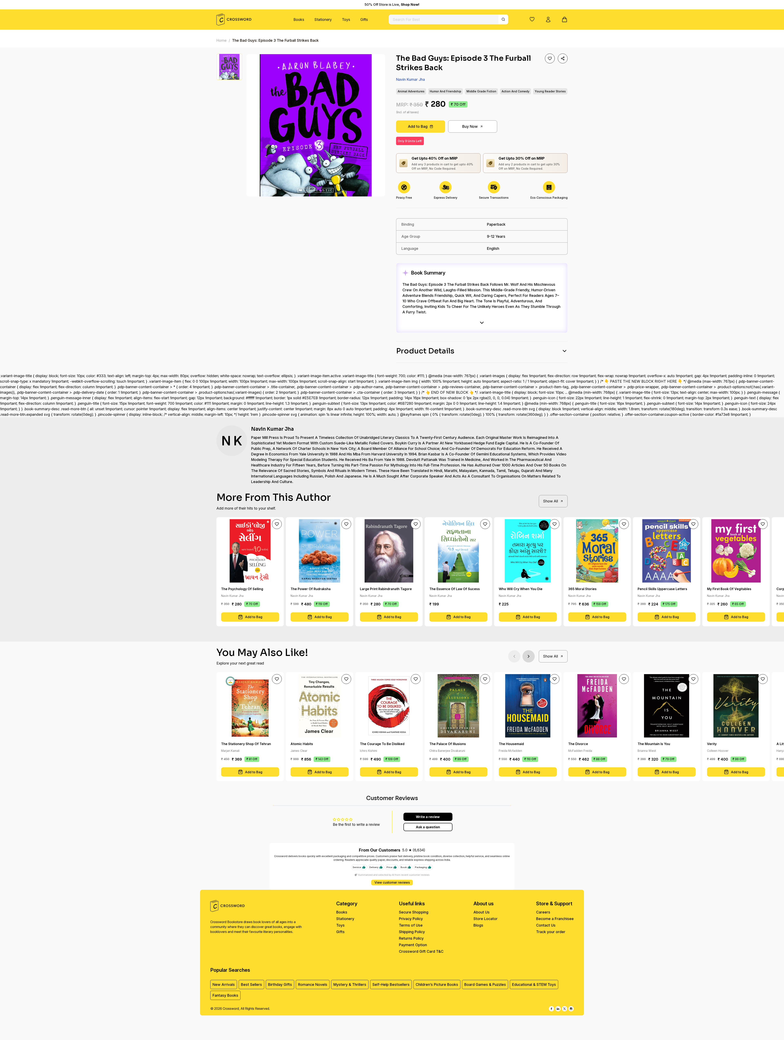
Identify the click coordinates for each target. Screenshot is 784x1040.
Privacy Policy (411, 919)
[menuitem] (298, 19)
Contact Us (546, 925)
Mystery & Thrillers (349, 984)
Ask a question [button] (428, 827)
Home (221, 40)
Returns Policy (411, 938)
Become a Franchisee (555, 919)
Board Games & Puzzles (485, 984)
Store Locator (485, 919)
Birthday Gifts (280, 984)
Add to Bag (418, 126)
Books (298, 19)
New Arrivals (224, 984)
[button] (532, 19)
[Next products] (528, 656)
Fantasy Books (225, 995)
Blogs (478, 925)
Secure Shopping (413, 912)
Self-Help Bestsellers (391, 984)
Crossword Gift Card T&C (421, 951)
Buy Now (470, 126)
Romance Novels (312, 984)
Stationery (323, 19)
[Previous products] (514, 656)
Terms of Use (411, 925)
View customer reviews (392, 882)
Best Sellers (251, 984)
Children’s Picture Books (437, 984)
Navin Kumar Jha (410, 79)
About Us (481, 912)
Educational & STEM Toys (534, 984)
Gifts (364, 19)
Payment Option (413, 945)
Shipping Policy (412, 932)
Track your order (550, 932)
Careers (543, 912)
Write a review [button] (428, 817)
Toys (346, 19)
